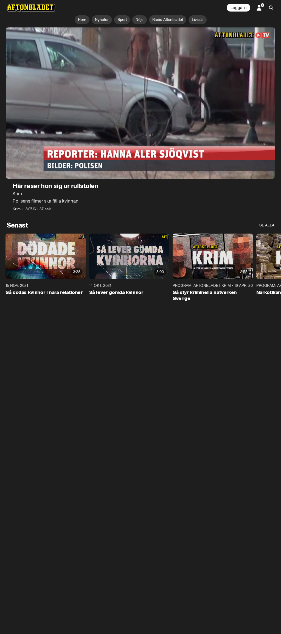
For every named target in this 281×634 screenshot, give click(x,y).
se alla (266, 225)
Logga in (238, 7)
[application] (140, 103)
